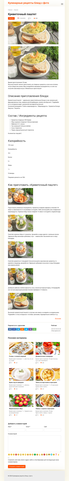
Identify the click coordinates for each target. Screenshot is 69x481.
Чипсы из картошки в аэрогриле (46, 382)
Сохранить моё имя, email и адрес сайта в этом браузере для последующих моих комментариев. (33, 461)
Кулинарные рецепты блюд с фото (28, 3)
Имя (10, 426)
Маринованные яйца (16, 408)
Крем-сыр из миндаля (16, 382)
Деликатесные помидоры (44, 356)
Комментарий (12, 434)
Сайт (45, 426)
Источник (58, 318)
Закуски (11, 18)
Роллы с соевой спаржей (17, 356)
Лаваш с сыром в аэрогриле (45, 408)
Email (28, 426)
